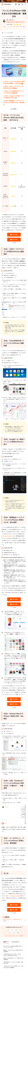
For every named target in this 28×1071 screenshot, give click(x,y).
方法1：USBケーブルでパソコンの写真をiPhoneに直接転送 (13, 87)
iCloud (5, 151)
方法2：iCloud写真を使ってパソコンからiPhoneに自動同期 (13, 92)
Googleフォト (5, 162)
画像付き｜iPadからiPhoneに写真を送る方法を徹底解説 (13, 950)
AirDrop (5, 186)
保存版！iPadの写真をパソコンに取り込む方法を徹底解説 (13, 958)
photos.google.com (8, 464)
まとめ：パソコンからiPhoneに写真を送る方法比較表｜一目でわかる (14, 82)
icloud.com (11, 365)
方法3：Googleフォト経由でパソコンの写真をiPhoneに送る (13, 97)
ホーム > (5, 32)
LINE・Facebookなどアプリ (5, 196)
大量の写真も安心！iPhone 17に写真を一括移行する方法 (13, 962)
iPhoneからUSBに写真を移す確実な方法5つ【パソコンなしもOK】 (12, 946)
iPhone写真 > (10, 32)
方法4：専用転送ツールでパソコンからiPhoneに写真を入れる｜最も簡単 (14, 101)
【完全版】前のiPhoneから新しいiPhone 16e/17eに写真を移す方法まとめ (12, 954)
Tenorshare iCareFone (5, 174)
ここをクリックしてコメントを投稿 (14, 935)
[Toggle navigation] (24, 4)
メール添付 (5, 206)
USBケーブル (5, 138)
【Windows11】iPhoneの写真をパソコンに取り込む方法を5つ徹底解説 (13, 966)
